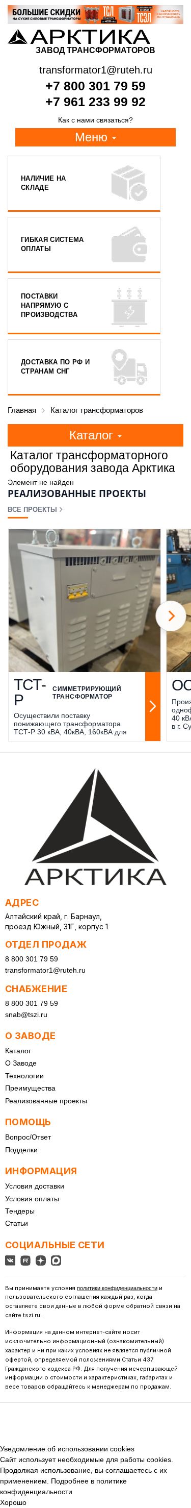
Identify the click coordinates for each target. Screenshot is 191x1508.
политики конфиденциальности (117, 1288)
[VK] (10, 1260)
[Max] (56, 1260)
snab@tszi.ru (26, 1014)
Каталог (18, 1051)
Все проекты (32, 509)
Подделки (21, 1150)
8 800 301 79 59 (31, 959)
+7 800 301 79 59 (95, 86)
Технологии (24, 1076)
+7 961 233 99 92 (95, 101)
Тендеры (20, 1211)
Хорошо (13, 1502)
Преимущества (30, 1088)
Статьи (16, 1223)
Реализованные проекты (46, 1101)
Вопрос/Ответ (28, 1137)
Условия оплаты (32, 1199)
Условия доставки (34, 1186)
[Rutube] (25, 1260)
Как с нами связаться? (95, 120)
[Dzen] (41, 1260)
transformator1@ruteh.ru (45, 970)
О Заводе (21, 1063)
